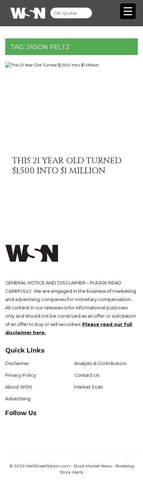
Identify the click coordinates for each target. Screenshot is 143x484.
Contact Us (86, 375)
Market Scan (88, 387)
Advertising (18, 398)
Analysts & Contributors (100, 363)
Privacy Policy (20, 375)
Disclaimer (17, 363)
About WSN (18, 387)
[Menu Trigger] (128, 11)
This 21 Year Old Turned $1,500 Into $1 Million (66, 165)
